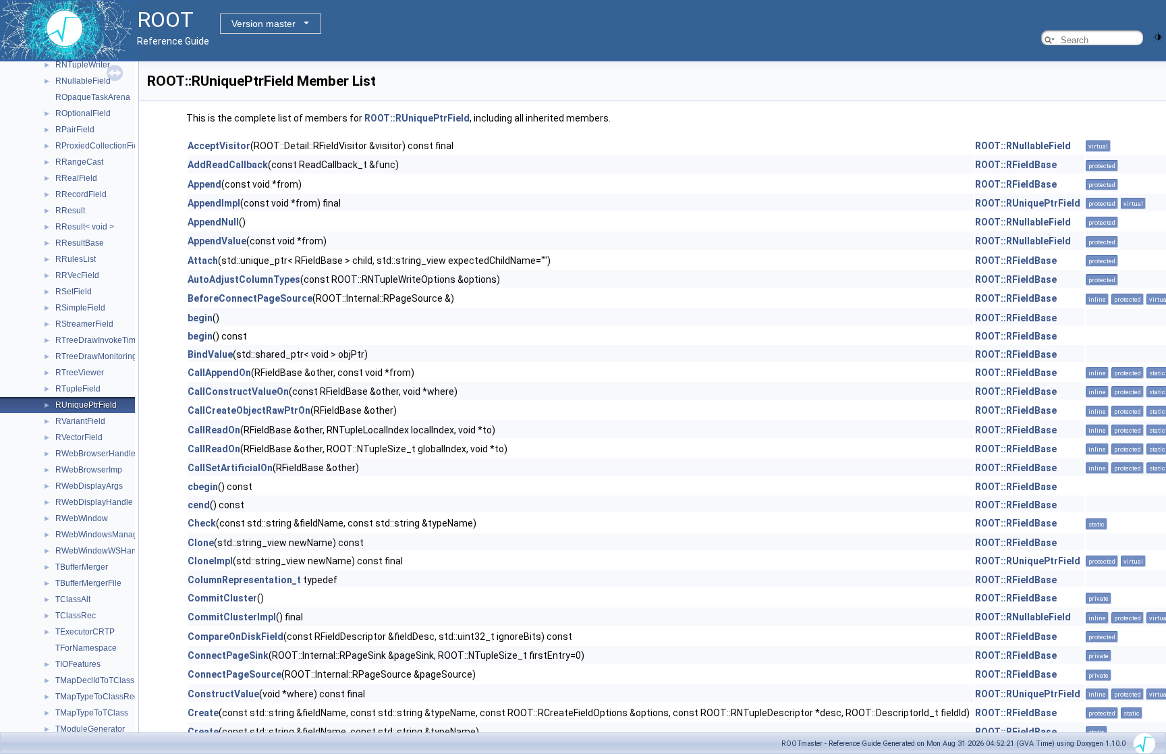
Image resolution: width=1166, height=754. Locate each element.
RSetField (73, 291)
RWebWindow (81, 518)
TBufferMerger (81, 567)
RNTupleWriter (82, 65)
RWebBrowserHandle (95, 453)
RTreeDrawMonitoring (96, 356)
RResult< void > (84, 227)
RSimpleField (80, 308)
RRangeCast (79, 162)
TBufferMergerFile (88, 583)
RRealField (76, 178)
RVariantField (80, 421)
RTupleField (78, 389)
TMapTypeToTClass (91, 713)
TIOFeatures (78, 664)
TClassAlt (72, 599)
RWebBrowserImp (88, 470)
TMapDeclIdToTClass (94, 680)
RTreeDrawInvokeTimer (99, 340)
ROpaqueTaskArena (92, 97)
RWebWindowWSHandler (102, 551)
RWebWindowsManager (100, 534)
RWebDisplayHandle (94, 502)
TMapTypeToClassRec (96, 696)
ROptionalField (83, 113)
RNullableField (83, 81)
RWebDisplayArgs (89, 486)
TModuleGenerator (90, 729)
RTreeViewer (79, 372)
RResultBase (79, 243)
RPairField (74, 129)
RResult (70, 210)
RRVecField (77, 275)
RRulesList (75, 259)
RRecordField (81, 194)
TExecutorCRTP (85, 632)
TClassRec (75, 615)
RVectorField (79, 437)
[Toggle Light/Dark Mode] (1158, 36)
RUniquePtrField (86, 405)
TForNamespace (86, 648)
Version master (263, 23)
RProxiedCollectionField (100, 146)
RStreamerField (84, 324)
